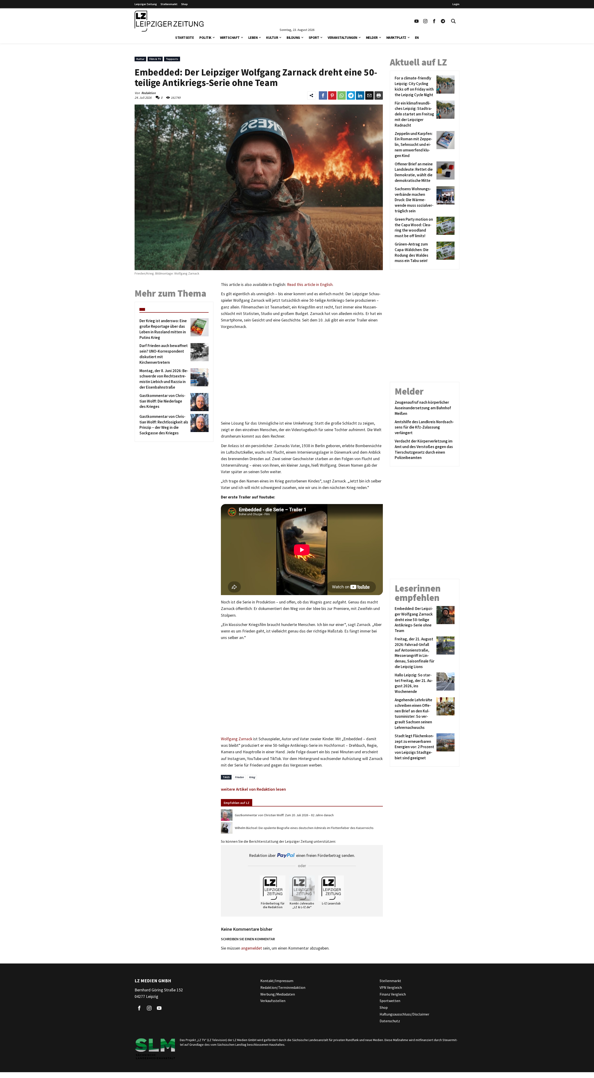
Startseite (184, 37)
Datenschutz (390, 1021)
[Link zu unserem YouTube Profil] (416, 21)
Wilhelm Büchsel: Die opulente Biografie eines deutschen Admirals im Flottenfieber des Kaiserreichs (304, 828)
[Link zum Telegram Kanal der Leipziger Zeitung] (443, 21)
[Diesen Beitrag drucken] (378, 95)
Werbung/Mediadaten (277, 994)
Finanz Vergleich (393, 994)
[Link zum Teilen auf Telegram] (351, 95)
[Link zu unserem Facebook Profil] (434, 21)
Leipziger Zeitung (146, 4)
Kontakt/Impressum (276, 980)
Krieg (252, 777)
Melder (372, 37)
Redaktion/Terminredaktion (282, 987)
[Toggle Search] (453, 21)
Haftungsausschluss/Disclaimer (404, 1014)
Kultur (272, 37)
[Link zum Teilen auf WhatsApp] (341, 95)
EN (417, 37)
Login (455, 4)
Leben (253, 37)
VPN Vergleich (391, 987)
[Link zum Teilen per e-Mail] (369, 95)
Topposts (172, 59)
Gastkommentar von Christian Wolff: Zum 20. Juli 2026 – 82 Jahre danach (284, 815)
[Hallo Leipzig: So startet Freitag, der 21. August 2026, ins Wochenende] (445, 683)
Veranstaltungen (342, 37)
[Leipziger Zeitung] (169, 21)
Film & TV (155, 59)
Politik (205, 37)
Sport (314, 37)
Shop (184, 4)
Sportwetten (390, 1000)
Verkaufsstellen (272, 1000)
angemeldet (251, 948)
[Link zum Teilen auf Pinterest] (332, 95)
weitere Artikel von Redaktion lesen (253, 789)
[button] (213, 37)
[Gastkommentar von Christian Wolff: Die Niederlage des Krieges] (199, 402)
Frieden (239, 777)
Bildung (293, 37)
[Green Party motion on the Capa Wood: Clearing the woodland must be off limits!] (445, 227)
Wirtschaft (230, 37)
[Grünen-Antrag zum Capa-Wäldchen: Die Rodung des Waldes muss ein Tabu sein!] (445, 253)
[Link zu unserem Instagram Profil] (425, 21)
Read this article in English (310, 284)
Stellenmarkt (169, 4)
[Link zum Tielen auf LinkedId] (360, 95)
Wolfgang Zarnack (236, 738)
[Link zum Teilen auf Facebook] (323, 95)
